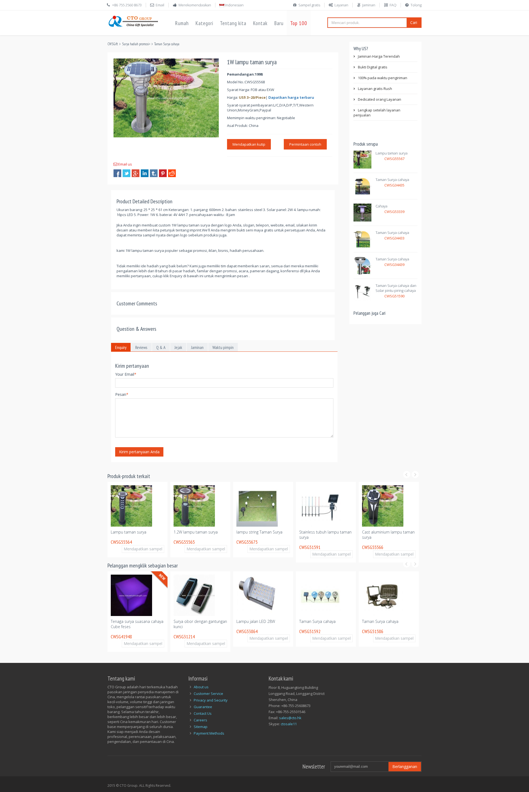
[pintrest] (163, 173)
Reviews (141, 347)
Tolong (416, 4)
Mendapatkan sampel (143, 548)
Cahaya (381, 206)
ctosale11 (289, 723)
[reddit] (172, 173)
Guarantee (203, 706)
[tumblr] (154, 173)
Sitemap (200, 726)
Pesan (121, 394)
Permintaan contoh (305, 144)
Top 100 (298, 23)
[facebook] (117, 173)
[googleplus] (135, 173)
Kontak (260, 23)
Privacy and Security (211, 700)
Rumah (182, 23)
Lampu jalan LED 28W (255, 621)
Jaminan (368, 4)
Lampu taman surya (391, 153)
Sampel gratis (309, 4)
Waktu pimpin (223, 347)
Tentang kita (233, 23)
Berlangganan (404, 766)
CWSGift (112, 44)
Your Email (125, 374)
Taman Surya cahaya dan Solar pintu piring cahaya (396, 288)
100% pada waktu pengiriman (382, 77)
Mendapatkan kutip (249, 144)
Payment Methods (209, 733)
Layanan (341, 4)
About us (201, 686)
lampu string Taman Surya (259, 532)
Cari (413, 22)
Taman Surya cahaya (166, 44)
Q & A (161, 347)
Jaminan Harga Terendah (379, 56)
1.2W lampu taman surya (196, 532)
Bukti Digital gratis (372, 67)
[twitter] (126, 173)
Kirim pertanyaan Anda (139, 451)
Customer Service (208, 693)
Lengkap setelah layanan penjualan (376, 113)
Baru (279, 23)
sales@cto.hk (290, 717)
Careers (200, 720)
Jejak (178, 347)
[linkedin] (145, 173)
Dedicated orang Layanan (379, 99)
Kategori (204, 23)
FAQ (393, 4)
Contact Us (203, 713)
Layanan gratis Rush (375, 88)
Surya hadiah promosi (135, 44)
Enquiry (120, 347)
